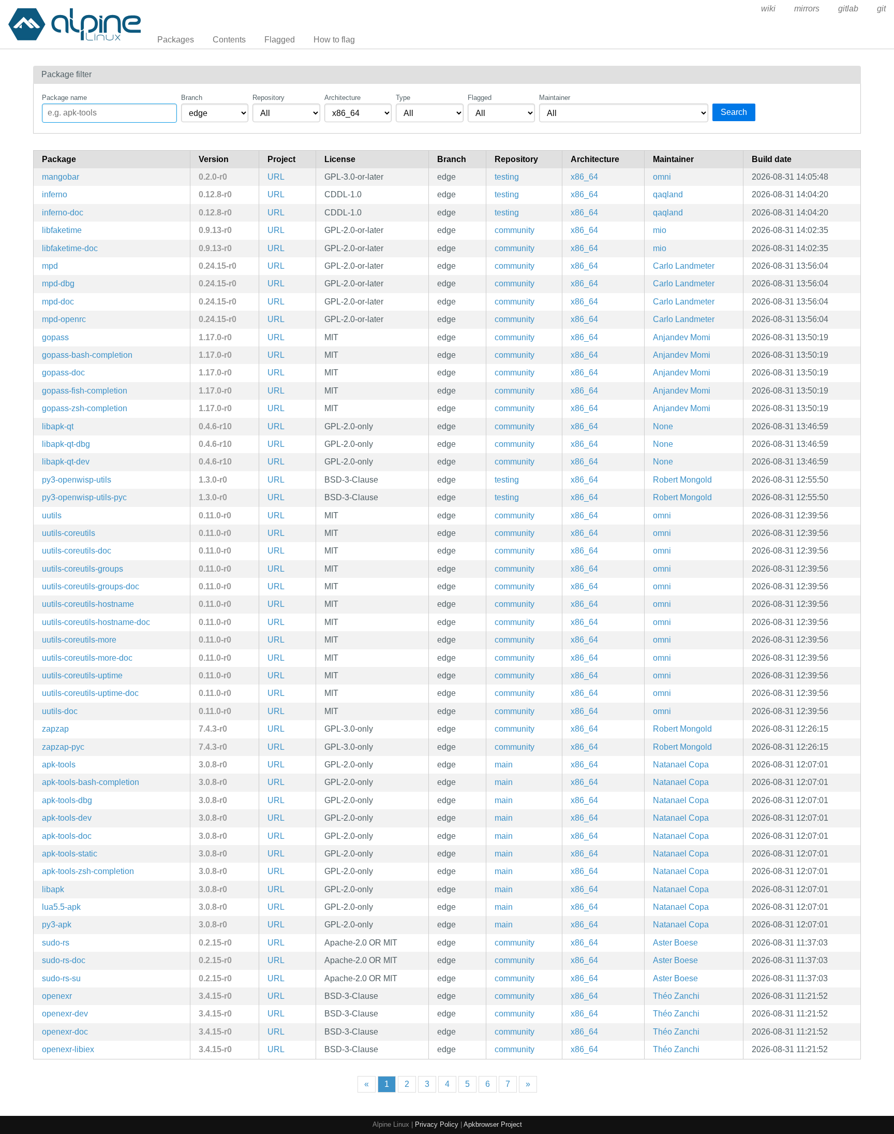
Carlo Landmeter (683, 265)
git (881, 8)
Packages (175, 39)
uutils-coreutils (68, 533)
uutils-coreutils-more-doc (87, 657)
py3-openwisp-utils (76, 479)
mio (659, 230)
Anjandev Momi (681, 337)
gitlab (848, 8)
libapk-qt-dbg (66, 444)
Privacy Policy (436, 1124)
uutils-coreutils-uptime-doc (90, 693)
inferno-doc (62, 212)
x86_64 (584, 176)
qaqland (668, 194)
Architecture (342, 97)
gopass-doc (63, 372)
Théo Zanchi (676, 996)
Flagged (279, 39)
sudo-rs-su (61, 978)
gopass (55, 337)
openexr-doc (65, 1031)
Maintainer (554, 97)
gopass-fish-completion (84, 390)
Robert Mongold (682, 479)
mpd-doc (58, 301)
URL (276, 176)
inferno (54, 194)
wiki (768, 8)
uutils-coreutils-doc (76, 550)
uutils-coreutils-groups (82, 568)
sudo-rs (55, 942)
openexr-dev (65, 1013)
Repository (268, 97)
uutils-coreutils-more (79, 639)
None (663, 426)
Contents (229, 39)
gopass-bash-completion (87, 355)
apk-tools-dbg (67, 800)
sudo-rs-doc (63, 960)
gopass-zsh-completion (84, 408)
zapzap (55, 728)
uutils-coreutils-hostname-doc (96, 622)
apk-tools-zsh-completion (88, 871)
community (514, 230)
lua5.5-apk (61, 907)
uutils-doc (60, 711)
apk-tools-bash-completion (90, 782)
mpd (50, 265)
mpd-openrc (64, 319)
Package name (64, 97)
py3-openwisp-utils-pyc (84, 497)
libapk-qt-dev (66, 461)
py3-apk (56, 924)
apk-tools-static (69, 853)
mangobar (60, 176)
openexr (57, 996)
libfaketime (62, 230)
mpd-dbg (58, 283)
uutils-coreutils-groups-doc (90, 586)
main (504, 764)
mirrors (807, 8)
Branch (191, 97)
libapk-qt (57, 426)
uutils (52, 515)
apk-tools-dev (67, 817)
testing (507, 176)
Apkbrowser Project (493, 1124)
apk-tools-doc (67, 836)
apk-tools (59, 764)
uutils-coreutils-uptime (82, 675)
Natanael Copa (681, 764)
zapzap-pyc (63, 747)
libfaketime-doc (70, 248)
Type (403, 97)
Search (734, 112)
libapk (53, 889)
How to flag (334, 39)
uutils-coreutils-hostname (88, 604)
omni (662, 176)
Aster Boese (675, 942)
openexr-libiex (68, 1049)
